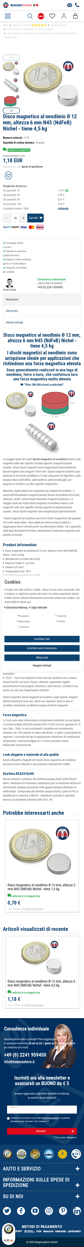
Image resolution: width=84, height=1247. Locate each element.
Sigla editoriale (39, 607)
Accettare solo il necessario (42, 648)
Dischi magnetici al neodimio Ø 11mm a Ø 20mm (30, 29)
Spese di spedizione (32, 166)
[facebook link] (21, 1211)
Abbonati (41, 1131)
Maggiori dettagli (42, 665)
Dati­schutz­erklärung (17, 607)
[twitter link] (7, 1211)
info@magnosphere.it (19, 1061)
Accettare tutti (42, 638)
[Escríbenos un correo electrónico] (69, 5)
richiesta (63, 208)
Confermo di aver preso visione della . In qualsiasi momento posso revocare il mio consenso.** (40, 1120)
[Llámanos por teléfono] (77, 5)
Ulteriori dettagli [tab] (14, 322)
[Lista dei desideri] (52, 16)
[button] (11, 111)
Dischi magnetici (59, 25)
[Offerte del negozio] (41, 16)
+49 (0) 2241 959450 (50, 287)
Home (5, 25)
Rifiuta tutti (42, 657)
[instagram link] (49, 1211)
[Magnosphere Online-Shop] (20, 5)
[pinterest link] (63, 1211)
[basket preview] (75, 16)
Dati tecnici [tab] (12, 310)
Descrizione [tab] (12, 299)
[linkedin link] (77, 1211)
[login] (64, 16)
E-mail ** (14, 1107)
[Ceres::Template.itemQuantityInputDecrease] (7, 218)
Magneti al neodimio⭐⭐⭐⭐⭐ (29, 25)
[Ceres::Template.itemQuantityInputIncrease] (23, 218)
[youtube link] (35, 1211)
